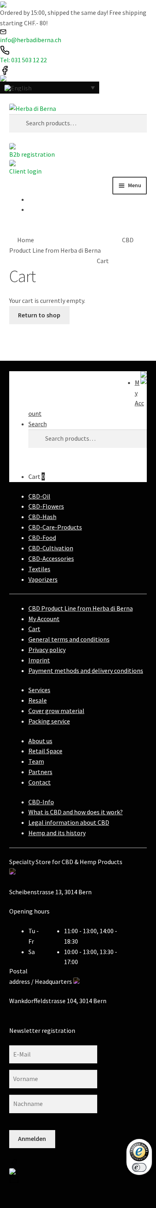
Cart (36, 476)
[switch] (139, 1167)
